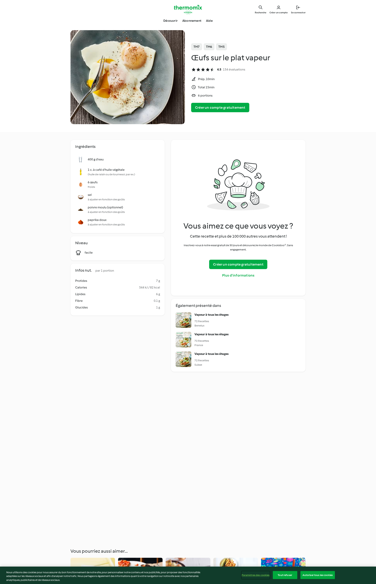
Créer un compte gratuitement (220, 107)
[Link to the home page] (188, 9)
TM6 (209, 47)
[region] (188, 575)
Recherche (260, 12)
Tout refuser (285, 574)
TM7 (196, 47)
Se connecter (298, 12)
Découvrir (170, 21)
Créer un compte (278, 12)
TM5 (221, 47)
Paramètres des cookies (256, 574)
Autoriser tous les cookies (318, 574)
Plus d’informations (238, 275)
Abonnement (191, 21)
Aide (209, 21)
